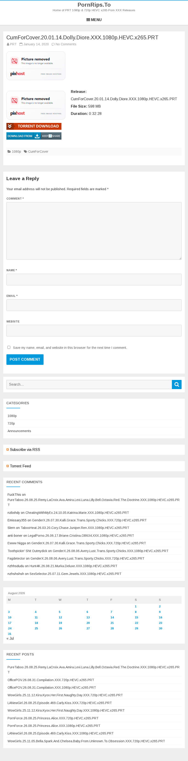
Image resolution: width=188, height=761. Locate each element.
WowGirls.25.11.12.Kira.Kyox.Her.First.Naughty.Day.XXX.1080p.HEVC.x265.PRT (66, 710)
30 (160, 628)
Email (11, 296)
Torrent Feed (20, 466)
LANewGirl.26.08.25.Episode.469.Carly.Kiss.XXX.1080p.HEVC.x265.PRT (61, 733)
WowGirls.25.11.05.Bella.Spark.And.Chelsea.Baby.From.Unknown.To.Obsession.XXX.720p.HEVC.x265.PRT (86, 741)
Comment (15, 198)
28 (112, 628)
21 (112, 623)
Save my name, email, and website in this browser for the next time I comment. (70, 347)
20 (88, 623)
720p (11, 423)
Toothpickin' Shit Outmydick (27, 551)
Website (12, 321)
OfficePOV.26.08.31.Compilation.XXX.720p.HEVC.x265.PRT (51, 680)
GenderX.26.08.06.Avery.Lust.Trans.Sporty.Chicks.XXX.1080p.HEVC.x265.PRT (111, 551)
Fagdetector (16, 558)
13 (88, 617)
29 (136, 628)
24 (9, 628)
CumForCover (38, 151)
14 (112, 617)
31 (9, 634)
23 (160, 623)
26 (60, 628)
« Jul (10, 638)
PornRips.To (94, 5)
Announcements (19, 431)
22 (136, 623)
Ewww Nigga (17, 543)
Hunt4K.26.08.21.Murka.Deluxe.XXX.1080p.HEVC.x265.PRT (73, 566)
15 (136, 617)
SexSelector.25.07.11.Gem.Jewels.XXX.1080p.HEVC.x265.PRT (76, 574)
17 (9, 623)
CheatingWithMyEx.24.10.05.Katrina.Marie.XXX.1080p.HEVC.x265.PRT (77, 513)
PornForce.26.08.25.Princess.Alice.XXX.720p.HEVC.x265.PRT (53, 718)
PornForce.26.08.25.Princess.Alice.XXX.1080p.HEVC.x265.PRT (54, 726)
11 (36, 617)
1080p (16, 151)
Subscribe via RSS (25, 450)
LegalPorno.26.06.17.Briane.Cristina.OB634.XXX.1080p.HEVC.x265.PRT (81, 535)
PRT (13, 44)
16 (160, 617)
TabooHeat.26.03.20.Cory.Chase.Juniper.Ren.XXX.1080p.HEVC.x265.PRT (75, 528)
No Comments (66, 44)
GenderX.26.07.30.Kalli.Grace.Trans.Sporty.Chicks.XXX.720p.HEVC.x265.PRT (89, 520)
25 (36, 628)
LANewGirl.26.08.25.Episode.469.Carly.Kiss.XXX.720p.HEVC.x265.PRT (60, 703)
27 (88, 628)
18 (36, 623)
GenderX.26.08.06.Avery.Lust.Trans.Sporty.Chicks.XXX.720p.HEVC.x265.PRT (87, 558)
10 (9, 617)
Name (11, 270)
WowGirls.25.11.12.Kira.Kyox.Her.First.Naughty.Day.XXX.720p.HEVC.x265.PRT (65, 695)
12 (60, 617)
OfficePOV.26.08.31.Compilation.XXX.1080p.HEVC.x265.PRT (52, 687)
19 (60, 623)
